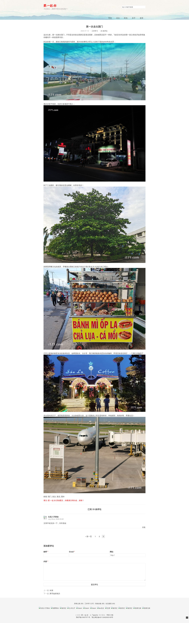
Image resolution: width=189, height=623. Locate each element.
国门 (49, 496)
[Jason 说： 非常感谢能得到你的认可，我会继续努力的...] (79, 608)
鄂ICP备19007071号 (83, 617)
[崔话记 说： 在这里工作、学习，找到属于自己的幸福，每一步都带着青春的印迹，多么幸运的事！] (129, 608)
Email (71, 552)
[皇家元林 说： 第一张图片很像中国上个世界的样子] (146, 608)
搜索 (143, 7)
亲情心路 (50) (79, 603)
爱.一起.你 (50, 5)
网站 (111, 552)
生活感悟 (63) (110, 603)
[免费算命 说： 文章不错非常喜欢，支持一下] (55, 608)
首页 (141, 18)
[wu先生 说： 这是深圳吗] (100, 608)
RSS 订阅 (110, 615)
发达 (54, 496)
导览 (110, 18)
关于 (133, 18)
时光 (126, 18)
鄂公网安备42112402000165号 (102, 617)
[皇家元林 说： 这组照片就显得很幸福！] (137, 608)
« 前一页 (88, 536)
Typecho (95, 615)
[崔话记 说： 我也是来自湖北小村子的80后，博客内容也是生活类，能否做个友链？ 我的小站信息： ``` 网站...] (121, 608)
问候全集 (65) (100, 603)
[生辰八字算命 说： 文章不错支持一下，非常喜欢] (44, 608)
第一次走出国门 (94, 26)
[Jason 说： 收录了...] (86, 608)
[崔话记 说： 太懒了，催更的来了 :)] (63, 608)
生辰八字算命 (53, 516)
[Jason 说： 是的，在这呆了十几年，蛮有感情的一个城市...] (93, 608)
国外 (63, 496)
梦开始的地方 (55, 593)
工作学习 (95, 31)
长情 (51, 590)
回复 (143, 527)
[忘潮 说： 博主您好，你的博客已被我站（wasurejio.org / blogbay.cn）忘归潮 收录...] (107, 608)
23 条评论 (104, 31)
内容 (45, 561)
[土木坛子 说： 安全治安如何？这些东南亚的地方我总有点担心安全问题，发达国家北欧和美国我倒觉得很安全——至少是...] (71, 608)
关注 (118, 18)
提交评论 (94, 584)
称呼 (45, 552)
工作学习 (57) (89, 603)
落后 (58, 496)
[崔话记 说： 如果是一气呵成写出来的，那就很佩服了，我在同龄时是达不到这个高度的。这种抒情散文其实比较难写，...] (114, 608)
